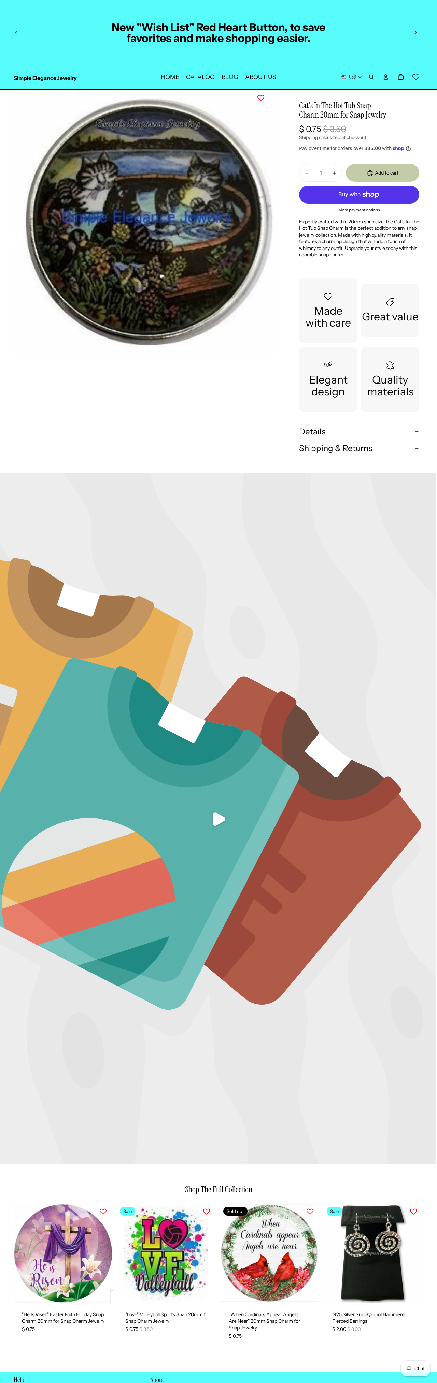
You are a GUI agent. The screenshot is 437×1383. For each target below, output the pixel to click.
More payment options (359, 210)
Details (312, 431)
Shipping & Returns (335, 448)
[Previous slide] (16, 32)
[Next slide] (415, 32)
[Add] (102, 1293)
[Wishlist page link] (415, 77)
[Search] (371, 77)
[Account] (385, 77)
